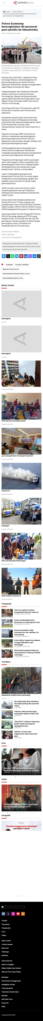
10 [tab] (36, 813)
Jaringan (5, 977)
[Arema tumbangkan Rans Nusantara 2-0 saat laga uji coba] (7, 623)
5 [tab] (28, 777)
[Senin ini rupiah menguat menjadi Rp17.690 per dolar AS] (7, 613)
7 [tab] (26, 813)
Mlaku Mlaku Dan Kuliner (11, 968)
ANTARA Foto (7, 999)
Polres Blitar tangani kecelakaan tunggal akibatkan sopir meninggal (27, 642)
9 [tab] (32, 813)
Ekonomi (5, 948)
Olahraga (5, 952)
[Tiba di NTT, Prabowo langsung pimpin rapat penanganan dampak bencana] (7, 725)
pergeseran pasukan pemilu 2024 (16, 273)
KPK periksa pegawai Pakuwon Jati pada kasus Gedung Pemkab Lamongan (27, 652)
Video (4, 779)
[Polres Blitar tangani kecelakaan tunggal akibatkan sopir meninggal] (7, 643)
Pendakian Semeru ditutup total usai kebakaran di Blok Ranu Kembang (17, 694)
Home (7, 12)
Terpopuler (7, 604)
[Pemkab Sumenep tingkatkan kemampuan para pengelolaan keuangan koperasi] (21, 441)
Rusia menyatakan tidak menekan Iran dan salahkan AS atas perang (26, 632)
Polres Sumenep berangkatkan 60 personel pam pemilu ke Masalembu (19, 15)
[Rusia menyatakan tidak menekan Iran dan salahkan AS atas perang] (7, 633)
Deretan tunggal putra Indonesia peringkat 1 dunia (21, 888)
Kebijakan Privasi (8, 984)
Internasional (7, 961)
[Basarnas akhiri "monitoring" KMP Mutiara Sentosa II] (21, 476)
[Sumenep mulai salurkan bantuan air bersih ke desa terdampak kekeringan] (21, 546)
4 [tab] (25, 777)
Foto (4, 743)
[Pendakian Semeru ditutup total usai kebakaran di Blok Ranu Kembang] (21, 680)
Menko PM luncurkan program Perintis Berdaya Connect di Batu (21, 769)
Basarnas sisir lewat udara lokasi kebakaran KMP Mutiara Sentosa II (20, 595)
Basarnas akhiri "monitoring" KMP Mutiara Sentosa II (19, 490)
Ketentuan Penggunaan (11, 981)
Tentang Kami (7, 988)
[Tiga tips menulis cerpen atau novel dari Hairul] (21, 374)
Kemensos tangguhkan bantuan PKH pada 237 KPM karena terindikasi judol (21, 420)
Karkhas (5, 955)
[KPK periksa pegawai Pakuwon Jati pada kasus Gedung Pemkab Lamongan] (7, 653)
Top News (6, 662)
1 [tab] (15, 777)
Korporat (5, 1003)
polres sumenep (22, 264)
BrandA (4, 996)
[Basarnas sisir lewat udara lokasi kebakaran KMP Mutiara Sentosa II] (21, 581)
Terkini (4, 921)
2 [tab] (18, 777)
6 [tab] (23, 813)
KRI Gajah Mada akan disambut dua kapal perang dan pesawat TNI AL (26, 703)
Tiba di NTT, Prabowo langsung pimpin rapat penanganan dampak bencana (26, 724)
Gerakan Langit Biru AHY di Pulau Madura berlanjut (19, 525)
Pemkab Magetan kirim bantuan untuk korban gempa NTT (21, 805)
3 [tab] (21, 777)
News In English (8, 964)
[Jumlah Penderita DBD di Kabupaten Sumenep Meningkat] (21, 304)
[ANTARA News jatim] (23, 2)
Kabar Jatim (17, 12)
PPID (3, 1007)
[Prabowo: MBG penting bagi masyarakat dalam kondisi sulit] (7, 715)
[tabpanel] (21, 761)
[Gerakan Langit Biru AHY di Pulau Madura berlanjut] (21, 511)
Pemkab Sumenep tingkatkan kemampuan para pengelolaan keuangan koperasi (20, 455)
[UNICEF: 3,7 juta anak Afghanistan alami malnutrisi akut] (7, 735)
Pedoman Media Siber (10, 992)
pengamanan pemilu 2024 (13, 278)
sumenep (9, 264)
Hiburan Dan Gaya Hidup (11, 972)
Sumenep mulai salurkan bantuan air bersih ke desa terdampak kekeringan (21, 560)
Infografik (6, 815)
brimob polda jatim (11, 269)
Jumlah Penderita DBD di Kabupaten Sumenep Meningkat (21, 317)
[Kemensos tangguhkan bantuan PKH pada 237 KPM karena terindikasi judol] (21, 406)
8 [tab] (29, 813)
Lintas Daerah (7, 944)
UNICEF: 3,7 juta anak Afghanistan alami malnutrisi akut (25, 734)
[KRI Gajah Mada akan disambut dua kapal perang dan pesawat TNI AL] (7, 704)
